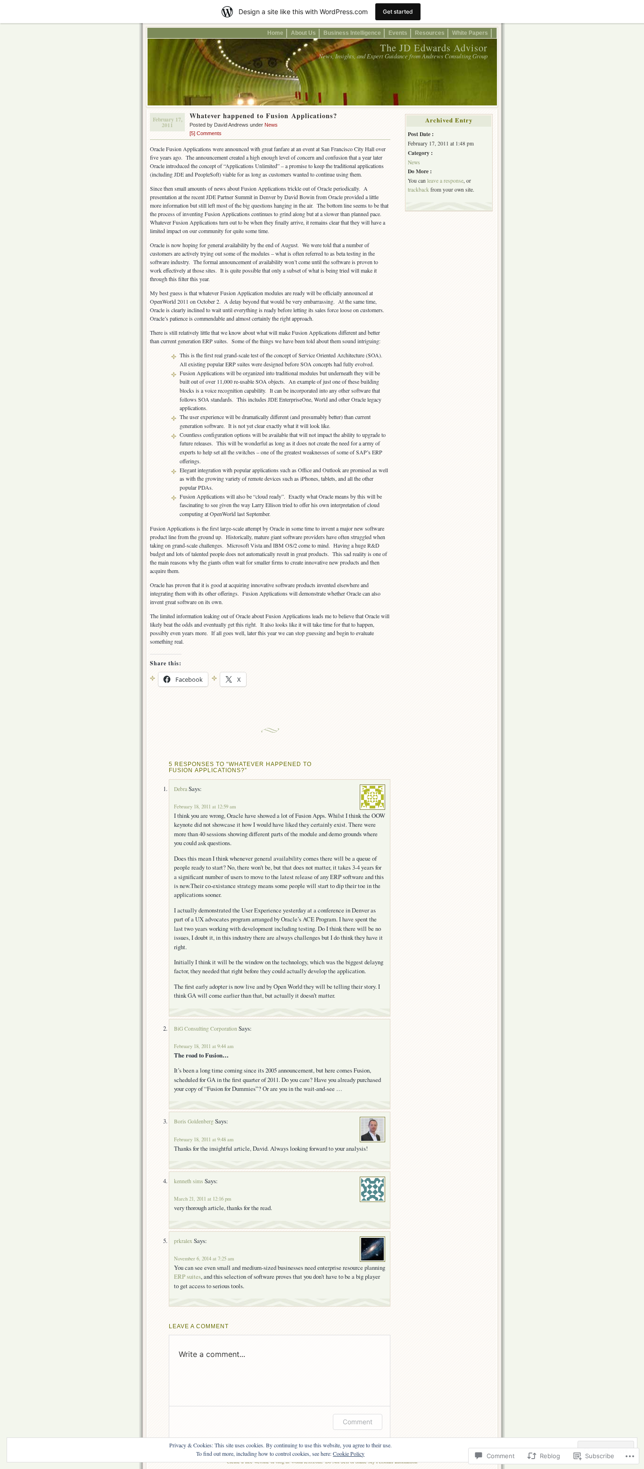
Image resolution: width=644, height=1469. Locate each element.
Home (275, 33)
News (271, 125)
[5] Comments (206, 133)
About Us (303, 33)
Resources (430, 33)
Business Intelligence (352, 33)
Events (397, 33)
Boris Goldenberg (194, 1121)
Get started (398, 11)
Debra (180, 788)
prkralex (183, 1240)
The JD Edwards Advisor (433, 47)
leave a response (445, 180)
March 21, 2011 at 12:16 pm (202, 1198)
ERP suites (187, 1276)
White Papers (470, 33)
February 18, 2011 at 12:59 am (205, 806)
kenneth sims (188, 1181)
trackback (418, 189)
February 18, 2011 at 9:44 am (203, 1046)
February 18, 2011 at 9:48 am (203, 1139)
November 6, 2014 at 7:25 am (204, 1258)
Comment (357, 1422)
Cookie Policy (348, 1453)
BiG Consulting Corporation (205, 1028)
